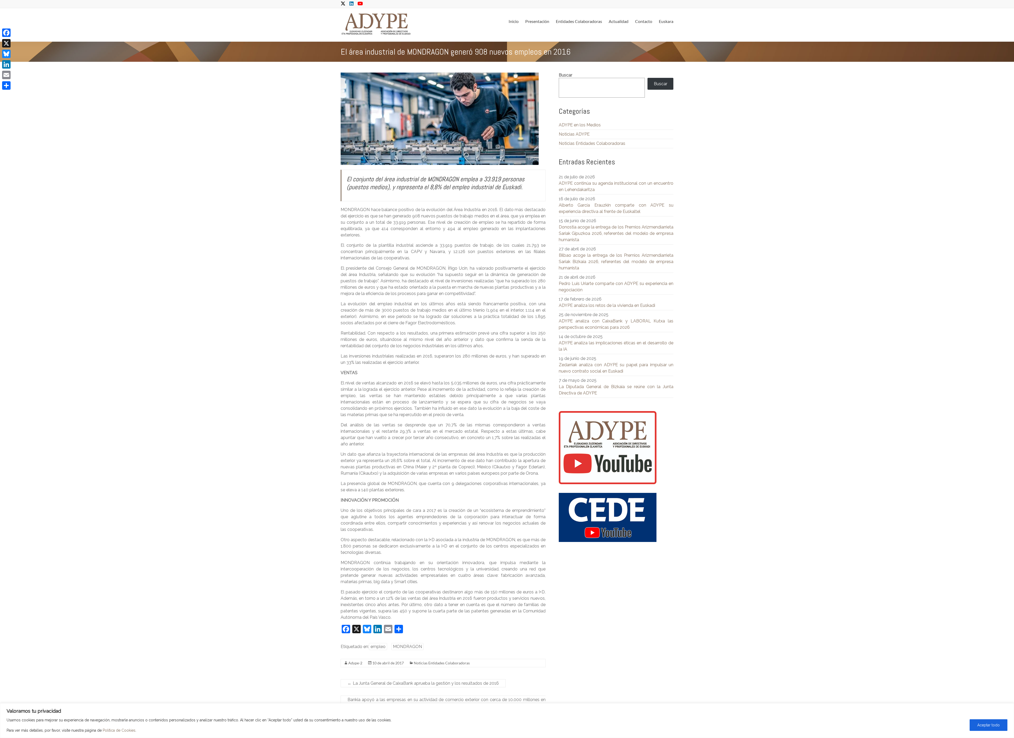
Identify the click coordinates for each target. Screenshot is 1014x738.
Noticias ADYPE (574, 134)
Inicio (514, 21)
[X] (6, 43)
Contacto (643, 21)
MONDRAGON (407, 646)
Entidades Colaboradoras (579, 21)
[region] (507, 720)
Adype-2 (355, 663)
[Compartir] (6, 85)
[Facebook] (6, 32)
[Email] (6, 75)
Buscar (565, 75)
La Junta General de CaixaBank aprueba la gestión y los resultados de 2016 (423, 683)
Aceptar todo (988, 725)
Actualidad (618, 21)
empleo (378, 646)
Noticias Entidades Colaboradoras (442, 663)
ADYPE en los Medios (580, 124)
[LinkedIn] (6, 64)
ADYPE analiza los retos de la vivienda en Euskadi (607, 305)
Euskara (666, 21)
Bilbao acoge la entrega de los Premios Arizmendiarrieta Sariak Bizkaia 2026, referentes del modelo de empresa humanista (616, 261)
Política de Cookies (119, 730)
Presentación (537, 21)
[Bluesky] (6, 54)
